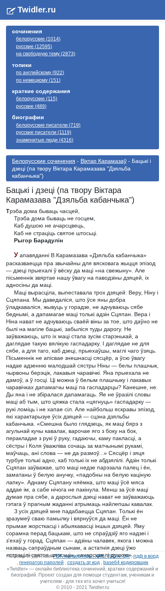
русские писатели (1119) (43, 132)
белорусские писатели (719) (48, 125)
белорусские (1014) (38, 39)
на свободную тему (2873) (45, 54)
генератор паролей (41, 562)
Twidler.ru (37, 9)
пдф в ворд (146, 556)
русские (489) (31, 106)
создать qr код (83, 562)
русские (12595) (34, 46)
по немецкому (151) (38, 80)
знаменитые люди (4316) (44, 140)
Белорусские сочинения (43, 161)
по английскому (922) (40, 72)
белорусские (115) (36, 99)
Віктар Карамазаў (103, 161)
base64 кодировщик (125, 562)
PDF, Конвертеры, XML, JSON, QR (91, 556)
